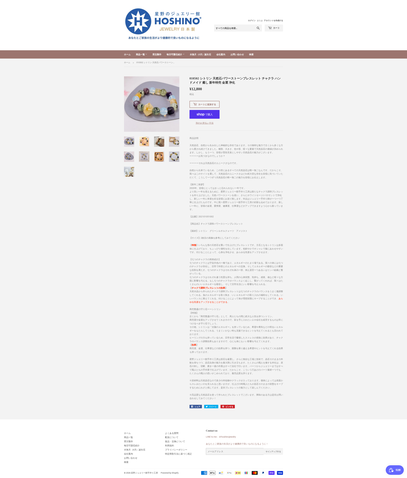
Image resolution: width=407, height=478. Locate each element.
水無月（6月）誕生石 (200, 54)
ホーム (127, 54)
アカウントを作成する (273, 20)
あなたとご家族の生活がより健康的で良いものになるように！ (237, 444)
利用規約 (169, 445)
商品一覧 (140, 54)
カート (276, 27)
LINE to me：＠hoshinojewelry (221, 437)
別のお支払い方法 (205, 123)
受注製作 (156, 54)
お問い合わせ (237, 54)
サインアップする (273, 451)
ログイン (252, 20)
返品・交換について (175, 441)
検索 (251, 54)
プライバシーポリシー (176, 449)
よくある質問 (171, 433)
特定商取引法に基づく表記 (178, 454)
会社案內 (220, 54)
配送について (171, 437)
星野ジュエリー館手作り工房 (144, 473)
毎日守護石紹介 (175, 54)
